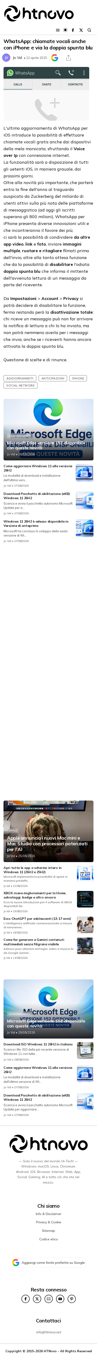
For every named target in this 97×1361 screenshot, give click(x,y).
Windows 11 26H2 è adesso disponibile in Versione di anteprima (36, 523)
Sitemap (48, 1231)
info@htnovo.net (48, 1332)
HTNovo (50, 1351)
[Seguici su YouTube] (60, 1299)
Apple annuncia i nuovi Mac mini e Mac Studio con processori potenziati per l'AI (47, 843)
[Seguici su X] (81, 30)
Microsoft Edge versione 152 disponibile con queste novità (46, 445)
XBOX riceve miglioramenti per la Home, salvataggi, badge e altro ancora (35, 895)
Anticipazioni (53, 378)
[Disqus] (48, 610)
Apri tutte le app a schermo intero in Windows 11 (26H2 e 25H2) (33, 870)
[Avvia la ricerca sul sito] (89, 30)
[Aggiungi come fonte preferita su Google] (54, 57)
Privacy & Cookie (48, 1222)
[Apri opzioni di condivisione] (68, 57)
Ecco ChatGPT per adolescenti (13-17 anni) (37, 918)
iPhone (78, 378)
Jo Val (17, 57)
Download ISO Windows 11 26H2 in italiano (38, 1044)
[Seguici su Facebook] (73, 30)
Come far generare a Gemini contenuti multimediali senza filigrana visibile (34, 942)
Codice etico (48, 1239)
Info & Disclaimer (48, 1214)
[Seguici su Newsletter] (48, 1299)
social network (20, 385)
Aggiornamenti (19, 378)
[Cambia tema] (65, 29)
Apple (13, 830)
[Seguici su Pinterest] (72, 1299)
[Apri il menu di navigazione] (58, 30)
